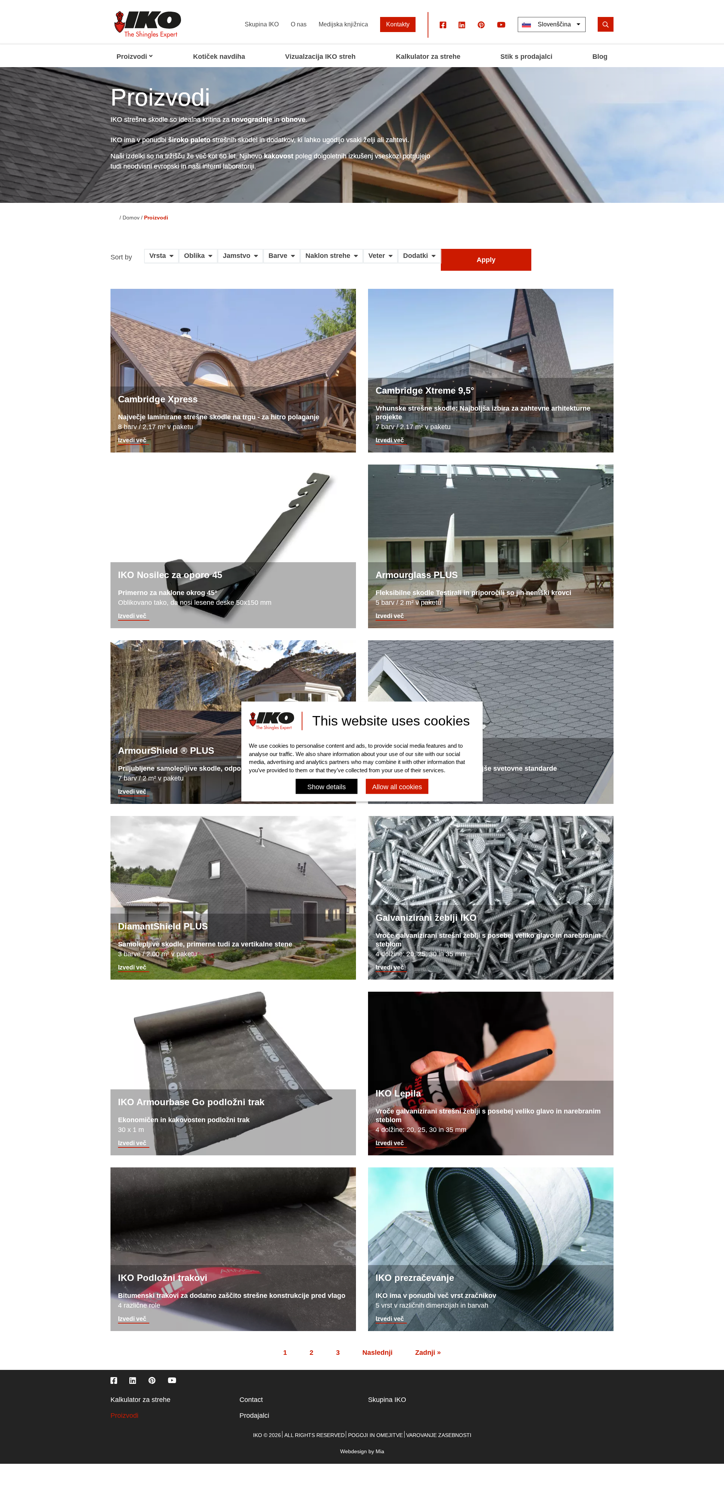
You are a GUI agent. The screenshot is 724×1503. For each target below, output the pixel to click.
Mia (380, 1451)
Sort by (121, 257)
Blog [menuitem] (599, 56)
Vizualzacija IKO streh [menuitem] (320, 56)
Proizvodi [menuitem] (132, 56)
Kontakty (398, 24)
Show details (326, 787)
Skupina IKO (262, 24)
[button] (161, 258)
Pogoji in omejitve (375, 1435)
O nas (299, 24)
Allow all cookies (397, 787)
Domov (131, 217)
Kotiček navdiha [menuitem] (219, 56)
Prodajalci (254, 1415)
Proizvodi (124, 1415)
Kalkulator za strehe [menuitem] (428, 56)
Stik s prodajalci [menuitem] (526, 56)
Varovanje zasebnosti (438, 1435)
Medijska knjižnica (343, 24)
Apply (486, 260)
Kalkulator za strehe (140, 1399)
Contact (251, 1399)
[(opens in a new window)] (443, 24)
